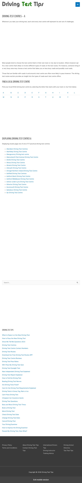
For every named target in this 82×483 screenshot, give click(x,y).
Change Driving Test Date (11, 418)
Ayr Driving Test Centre (15, 192)
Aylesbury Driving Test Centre (17, 190)
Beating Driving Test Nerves (11, 381)
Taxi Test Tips (68, 450)
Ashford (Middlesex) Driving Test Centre (20, 179)
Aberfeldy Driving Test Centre (17, 151)
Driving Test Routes (9, 351)
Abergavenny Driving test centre (18, 154)
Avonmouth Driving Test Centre (17, 187)
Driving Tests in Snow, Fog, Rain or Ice (15, 391)
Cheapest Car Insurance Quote (12, 398)
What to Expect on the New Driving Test (16, 335)
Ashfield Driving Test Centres (16, 173)
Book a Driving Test (8, 408)
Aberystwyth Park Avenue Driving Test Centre (22, 157)
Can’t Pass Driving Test (10, 394)
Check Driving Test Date (10, 414)
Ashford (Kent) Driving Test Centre (18, 176)
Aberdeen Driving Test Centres (17, 149)
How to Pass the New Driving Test (14, 338)
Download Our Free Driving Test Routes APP (17, 355)
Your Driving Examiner (9, 424)
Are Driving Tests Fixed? (10, 385)
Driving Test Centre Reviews (12, 358)
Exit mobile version (41, 480)
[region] (41, 306)
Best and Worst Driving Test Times (14, 404)
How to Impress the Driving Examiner (15, 428)
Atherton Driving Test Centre (16, 184)
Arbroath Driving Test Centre (16, 168)
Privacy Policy (7, 445)
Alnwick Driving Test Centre (16, 165)
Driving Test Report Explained (12, 375)
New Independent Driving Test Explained (16, 371)
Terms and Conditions (9, 448)
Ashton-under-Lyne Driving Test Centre (20, 182)
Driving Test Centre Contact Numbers (15, 348)
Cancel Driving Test (9, 421)
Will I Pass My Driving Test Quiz (13, 365)
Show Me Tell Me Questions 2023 (13, 342)
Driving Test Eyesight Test (11, 368)
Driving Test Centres (9, 345)
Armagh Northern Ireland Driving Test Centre (22, 171)
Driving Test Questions (10, 401)
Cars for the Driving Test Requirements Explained (19, 388)
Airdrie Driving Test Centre (16, 160)
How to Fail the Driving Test (11, 378)
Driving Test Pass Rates (10, 361)
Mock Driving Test (8, 411)
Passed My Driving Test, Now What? (14, 431)
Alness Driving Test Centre (16, 162)
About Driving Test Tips (31, 445)
